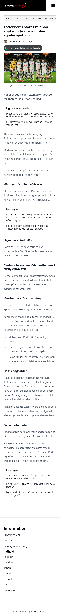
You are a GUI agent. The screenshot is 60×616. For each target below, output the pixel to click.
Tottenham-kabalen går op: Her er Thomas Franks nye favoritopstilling (30, 477)
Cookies (8, 540)
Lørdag (33, 456)
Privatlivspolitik (12, 535)
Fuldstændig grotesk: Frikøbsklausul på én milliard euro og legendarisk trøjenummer (30, 115)
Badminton (10, 590)
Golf (6, 584)
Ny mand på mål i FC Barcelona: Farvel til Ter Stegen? (29, 494)
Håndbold (9, 562)
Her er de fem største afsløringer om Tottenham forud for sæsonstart (27, 227)
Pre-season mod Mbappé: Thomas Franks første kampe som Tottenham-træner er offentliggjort (30, 217)
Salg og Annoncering (16, 546)
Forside (9, 18)
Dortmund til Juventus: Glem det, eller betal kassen (30, 485)
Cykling (8, 573)
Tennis (7, 568)
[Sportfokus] (25, 5)
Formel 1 (8, 579)
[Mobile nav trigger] (53, 5)
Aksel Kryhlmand (17, 41)
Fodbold (25, 18)
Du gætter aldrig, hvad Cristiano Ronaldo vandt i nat (29, 123)
